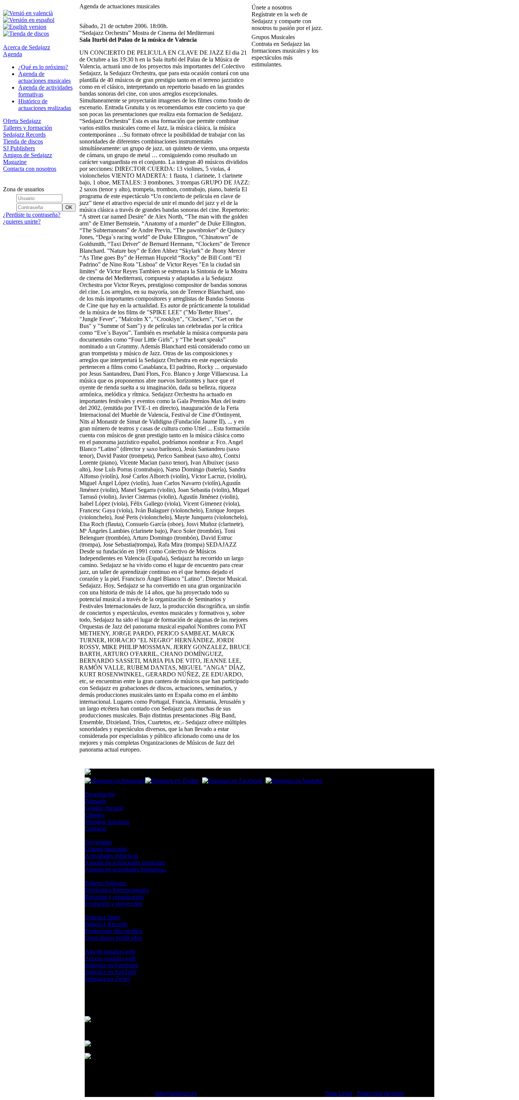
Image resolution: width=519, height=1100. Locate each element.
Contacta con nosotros (29, 168)
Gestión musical (104, 808)
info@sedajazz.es (176, 1093)
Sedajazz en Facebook (111, 965)
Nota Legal (338, 1093)
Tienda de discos (23, 141)
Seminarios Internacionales (117, 890)
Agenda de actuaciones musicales (44, 77)
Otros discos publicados (113, 938)
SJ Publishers (19, 148)
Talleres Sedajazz (105, 883)
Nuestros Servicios (107, 821)
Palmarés (95, 801)
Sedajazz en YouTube (110, 972)
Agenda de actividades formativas (125, 869)
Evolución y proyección (113, 903)
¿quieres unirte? (22, 221)
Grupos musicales (106, 849)
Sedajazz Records (24, 134)
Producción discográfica (113, 931)
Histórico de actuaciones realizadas (44, 104)
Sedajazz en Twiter (107, 979)
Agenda (12, 54)
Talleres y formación (27, 127)
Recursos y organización (114, 897)
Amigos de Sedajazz (27, 155)
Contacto (95, 828)
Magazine (15, 162)
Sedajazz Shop (102, 917)
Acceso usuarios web (110, 958)
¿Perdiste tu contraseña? (31, 214)
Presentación (100, 794)
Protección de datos (380, 1093)
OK (69, 207)
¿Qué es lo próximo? (43, 67)
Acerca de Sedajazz (26, 47)
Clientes (94, 815)
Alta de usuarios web (110, 951)
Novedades (98, 842)
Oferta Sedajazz (22, 121)
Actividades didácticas (111, 856)
